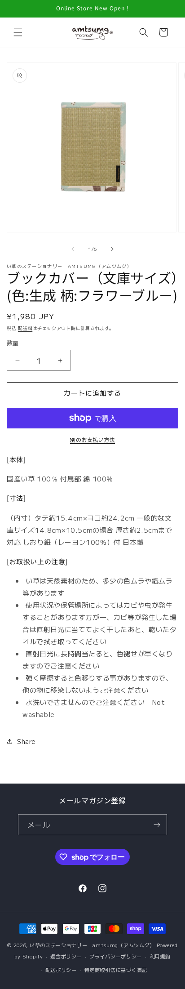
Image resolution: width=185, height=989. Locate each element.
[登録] (157, 824)
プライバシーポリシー (115, 956)
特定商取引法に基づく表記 (115, 969)
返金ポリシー (66, 956)
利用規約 (160, 956)
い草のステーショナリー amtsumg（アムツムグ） (92, 945)
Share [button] (26, 741)
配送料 (25, 328)
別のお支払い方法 (92, 439)
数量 (13, 343)
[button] (18, 32)
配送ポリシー (61, 969)
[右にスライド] (112, 249)
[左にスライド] (73, 249)
